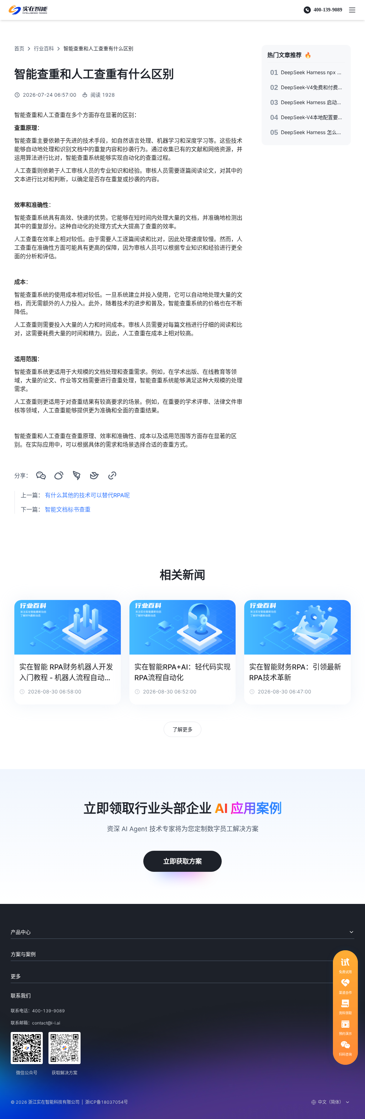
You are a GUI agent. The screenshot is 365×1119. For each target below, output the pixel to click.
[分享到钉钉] (76, 475)
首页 (19, 48)
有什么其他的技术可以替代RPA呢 (87, 495)
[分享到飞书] (94, 475)
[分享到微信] (41, 475)
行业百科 (44, 48)
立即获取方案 (182, 861)
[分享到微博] (58, 475)
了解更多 (182, 729)
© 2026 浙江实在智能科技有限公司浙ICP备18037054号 (69, 1102)
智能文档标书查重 (68, 509)
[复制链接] (112, 475)
